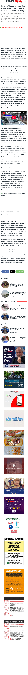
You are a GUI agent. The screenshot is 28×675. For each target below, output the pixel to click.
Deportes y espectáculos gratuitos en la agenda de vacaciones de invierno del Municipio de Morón (16, 284)
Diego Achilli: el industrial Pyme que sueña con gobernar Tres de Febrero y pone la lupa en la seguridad (18, 339)
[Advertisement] (14, 657)
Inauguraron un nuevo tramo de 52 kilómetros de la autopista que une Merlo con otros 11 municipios (18, 294)
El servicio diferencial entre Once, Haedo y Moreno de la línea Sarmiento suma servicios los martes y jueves (18, 316)
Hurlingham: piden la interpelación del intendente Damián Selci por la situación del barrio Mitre (18, 307)
